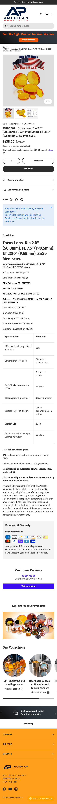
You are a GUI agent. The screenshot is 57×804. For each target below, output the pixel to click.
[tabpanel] (28, 378)
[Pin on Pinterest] (21, 199)
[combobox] (28, 26)
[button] (47, 14)
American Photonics (11, 124)
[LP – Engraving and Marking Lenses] (14, 665)
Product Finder (28, 40)
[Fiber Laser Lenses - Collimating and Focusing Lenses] (40, 665)
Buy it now (28, 169)
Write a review (28, 586)
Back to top (28, 724)
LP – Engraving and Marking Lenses (14, 682)
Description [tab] (8, 235)
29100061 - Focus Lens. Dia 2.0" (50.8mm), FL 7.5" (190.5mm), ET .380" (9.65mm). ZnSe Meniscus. (27, 50)
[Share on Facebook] (16, 199)
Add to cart (38, 161)
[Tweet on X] (11, 199)
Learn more (38, 2)
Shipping (6, 146)
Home (5, 47)
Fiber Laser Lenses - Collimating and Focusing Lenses (40, 684)
